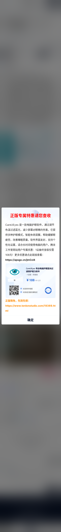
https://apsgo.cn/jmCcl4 (20, 259)
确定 (30, 320)
